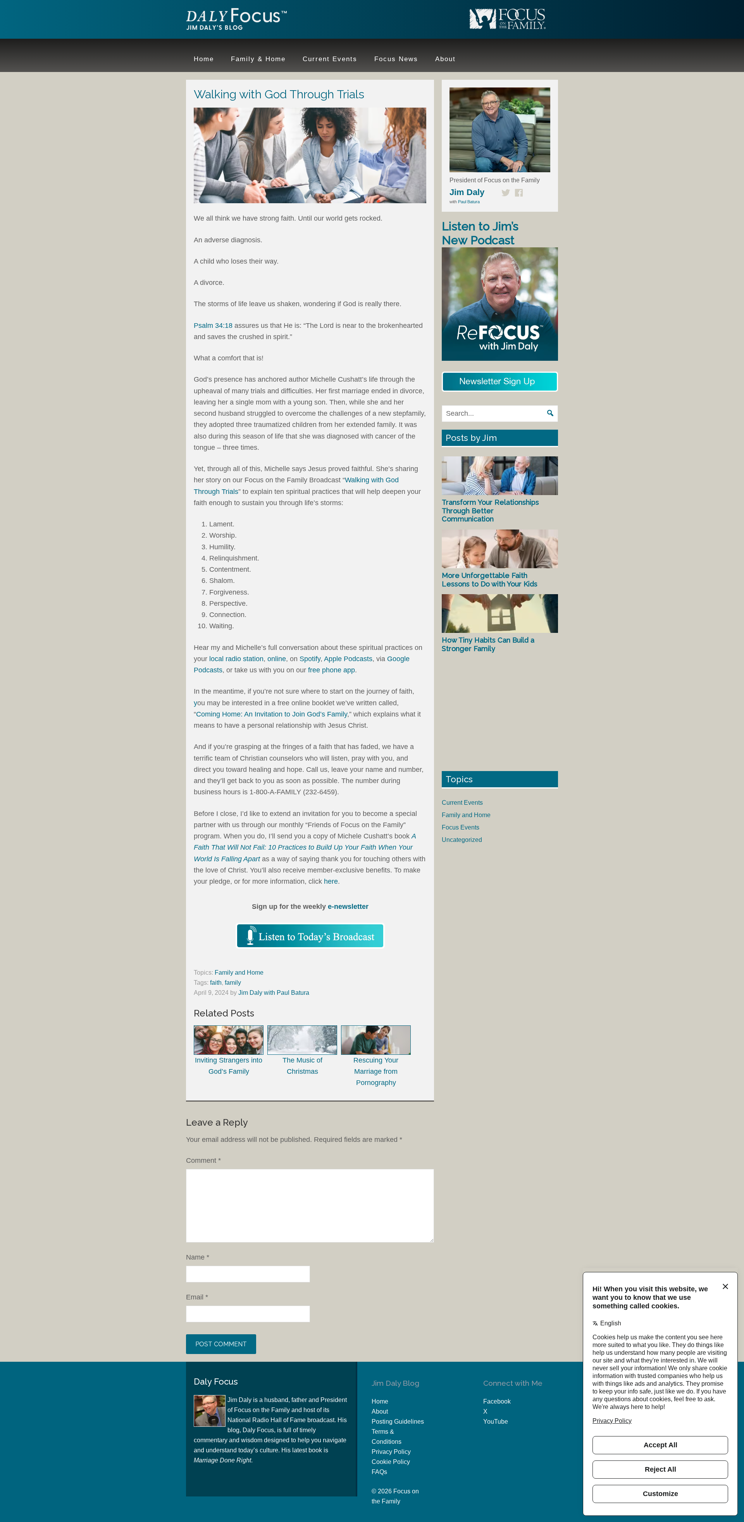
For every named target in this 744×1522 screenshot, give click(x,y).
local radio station (236, 659)
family (233, 982)
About (380, 1411)
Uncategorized (462, 839)
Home (380, 1401)
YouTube (495, 1421)
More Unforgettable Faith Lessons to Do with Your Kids (489, 579)
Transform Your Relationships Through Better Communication (490, 510)
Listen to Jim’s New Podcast (480, 233)
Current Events (462, 802)
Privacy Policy (391, 1451)
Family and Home (239, 972)
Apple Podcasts (348, 659)
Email (197, 1297)
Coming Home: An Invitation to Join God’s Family (271, 714)
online (276, 659)
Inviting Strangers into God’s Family (228, 1065)
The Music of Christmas (302, 1065)
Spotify (310, 659)
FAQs (379, 1472)
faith (216, 982)
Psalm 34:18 (213, 325)
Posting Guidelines (398, 1421)
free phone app (331, 670)
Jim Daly (236, 20)
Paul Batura (469, 201)
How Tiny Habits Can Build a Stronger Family (488, 644)
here (331, 881)
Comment (203, 1160)
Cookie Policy (391, 1462)
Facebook (497, 1401)
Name (197, 1257)
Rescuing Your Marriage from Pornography (375, 1071)
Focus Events (460, 827)
